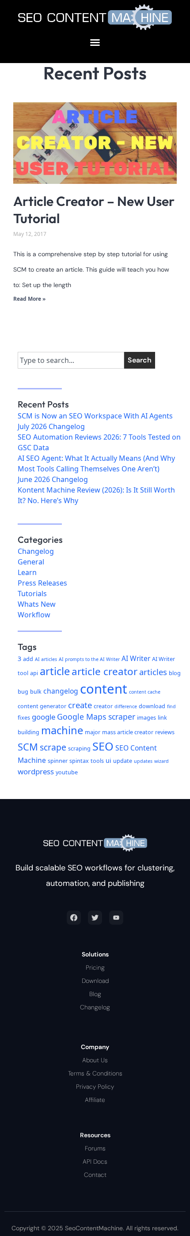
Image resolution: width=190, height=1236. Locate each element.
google (43, 717)
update (122, 761)
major (92, 732)
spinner (58, 761)
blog (175, 673)
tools (97, 761)
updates (143, 761)
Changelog (36, 551)
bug (23, 691)
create (80, 704)
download (152, 706)
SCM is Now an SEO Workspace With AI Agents (95, 416)
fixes (24, 717)
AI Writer (136, 658)
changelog (60, 691)
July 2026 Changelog (51, 426)
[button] (95, 42)
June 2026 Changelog (53, 479)
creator (103, 706)
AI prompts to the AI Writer (89, 659)
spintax (79, 761)
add (28, 659)
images (146, 717)
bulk (36, 691)
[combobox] (71, 360)
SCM (28, 746)
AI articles (46, 659)
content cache (144, 692)
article (55, 671)
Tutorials (32, 593)
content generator (42, 706)
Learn (27, 572)
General (31, 562)
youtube (67, 772)
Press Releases (42, 583)
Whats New (37, 604)
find (171, 706)
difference (125, 706)
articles (153, 671)
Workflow (34, 615)
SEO (103, 746)
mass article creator (127, 732)
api (34, 673)
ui (108, 760)
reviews (165, 732)
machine (62, 730)
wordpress (36, 771)
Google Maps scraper (96, 716)
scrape (53, 747)
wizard (161, 761)
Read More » (29, 298)
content (103, 689)
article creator (104, 671)
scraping (79, 748)
